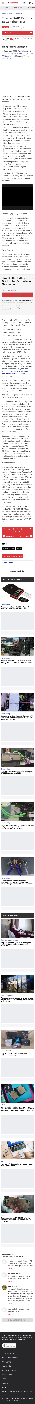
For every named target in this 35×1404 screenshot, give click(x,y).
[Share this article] (4, 39)
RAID (19, 548)
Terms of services (25, 300)
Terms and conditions (9, 1353)
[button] (33, 3)
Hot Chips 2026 (17, 8)
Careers (4, 1387)
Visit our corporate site (17, 1339)
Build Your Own (8, 548)
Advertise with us (8, 1374)
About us (5, 1379)
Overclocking (18, 13)
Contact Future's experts (10, 1357)
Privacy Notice (27, 302)
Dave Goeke (15, 26)
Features (5, 27)
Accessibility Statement (9, 1370)
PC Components (7, 13)
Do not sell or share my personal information (17, 1391)
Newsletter (29, 39)
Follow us (18, 39)
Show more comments (16, 1320)
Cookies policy (6, 1366)
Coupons (5, 1383)
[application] (17, 195)
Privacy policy (6, 1362)
